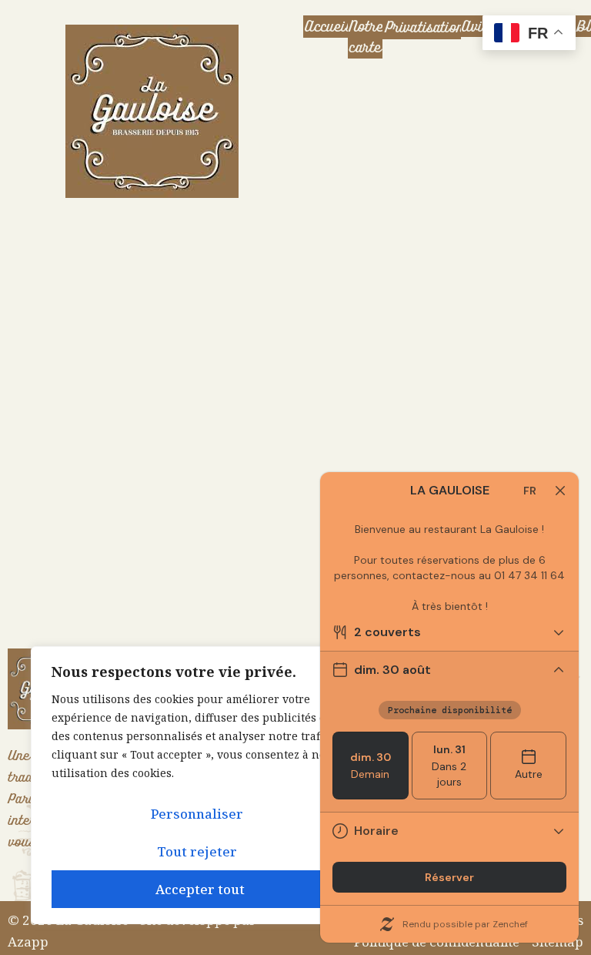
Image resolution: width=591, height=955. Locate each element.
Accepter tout (200, 889)
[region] (200, 785)
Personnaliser (197, 814)
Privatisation (423, 27)
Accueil (326, 26)
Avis (475, 26)
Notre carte (365, 37)
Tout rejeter (197, 851)
